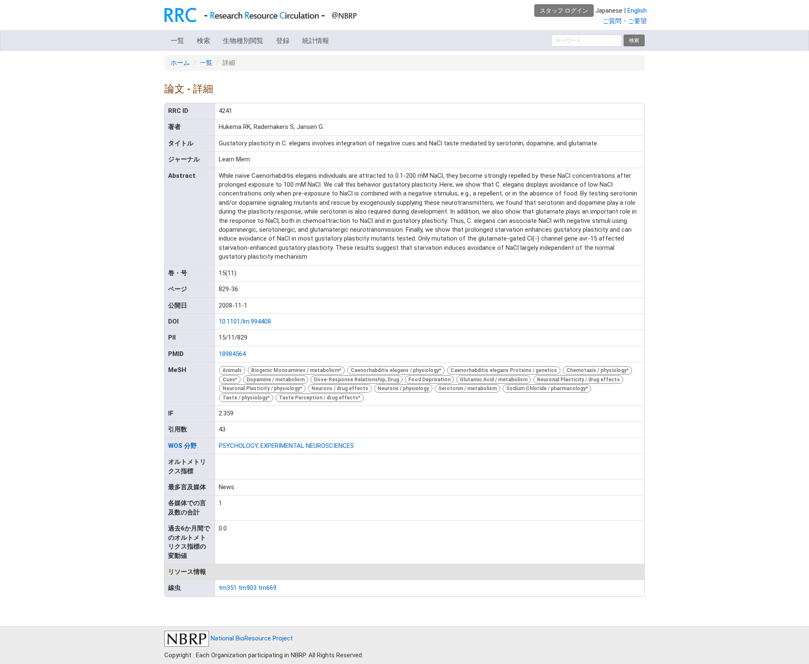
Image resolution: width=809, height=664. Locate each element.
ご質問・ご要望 (625, 21)
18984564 (232, 354)
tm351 (228, 588)
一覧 (177, 41)
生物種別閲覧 (243, 41)
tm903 (247, 588)
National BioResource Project (251, 638)
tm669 (267, 588)
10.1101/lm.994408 (245, 321)
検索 (203, 41)
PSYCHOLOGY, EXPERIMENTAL (261, 446)
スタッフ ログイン (564, 10)
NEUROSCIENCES (330, 446)
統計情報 (315, 41)
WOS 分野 (182, 446)
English (637, 10)
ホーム (180, 63)
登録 (282, 41)
